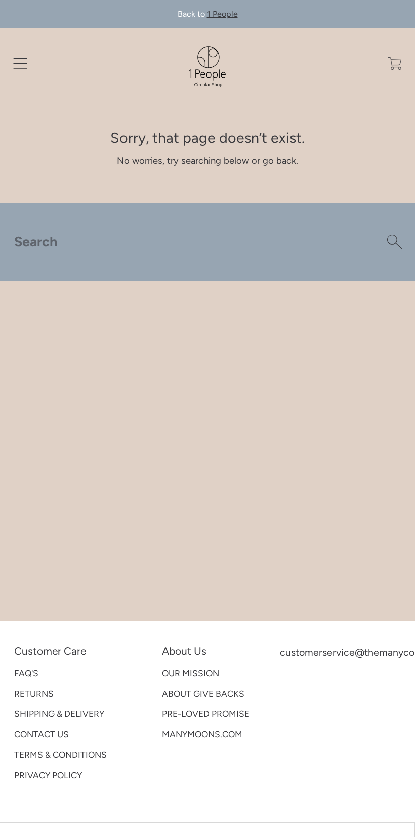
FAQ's (26, 673)
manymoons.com (202, 734)
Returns (34, 694)
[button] (20, 64)
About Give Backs (203, 694)
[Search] (395, 242)
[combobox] (207, 241)
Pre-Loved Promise (206, 714)
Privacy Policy (48, 775)
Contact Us (41, 734)
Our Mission (190, 673)
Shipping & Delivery (59, 714)
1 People (222, 14)
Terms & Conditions (60, 755)
